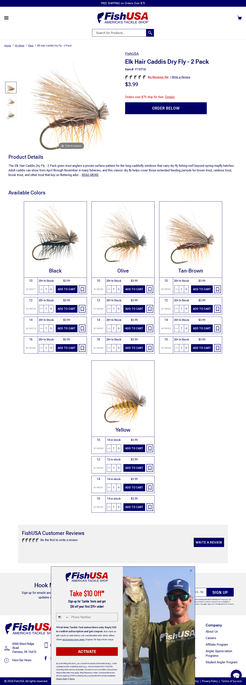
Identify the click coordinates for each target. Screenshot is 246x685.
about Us (212, 631)
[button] (236, 675)
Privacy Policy (210, 681)
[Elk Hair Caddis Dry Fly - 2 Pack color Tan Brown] (11, 87)
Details (170, 97)
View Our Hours (21, 660)
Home (7, 45)
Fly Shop (19, 45)
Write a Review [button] (181, 77)
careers (211, 638)
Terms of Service (231, 681)
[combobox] (62, 617)
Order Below (166, 108)
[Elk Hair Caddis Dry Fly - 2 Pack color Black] (11, 114)
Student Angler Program (222, 662)
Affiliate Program (217, 644)
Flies (30, 45)
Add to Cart (67, 289)
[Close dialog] (191, 570)
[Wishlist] (82, 289)
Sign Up (220, 592)
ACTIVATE (87, 651)
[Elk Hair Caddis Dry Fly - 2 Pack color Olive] (11, 101)
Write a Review (209, 542)
